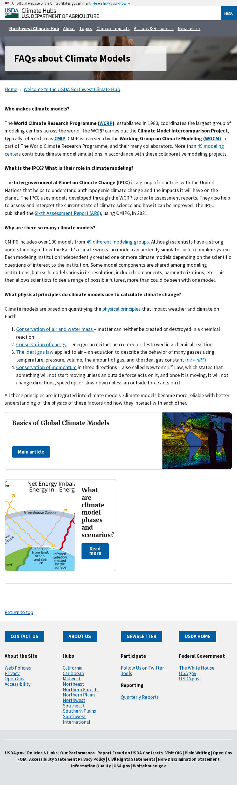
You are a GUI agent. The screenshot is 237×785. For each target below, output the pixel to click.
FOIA (22, 759)
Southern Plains (79, 711)
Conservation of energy (41, 344)
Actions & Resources (154, 28)
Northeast (73, 684)
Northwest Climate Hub (34, 28)
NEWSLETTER (141, 636)
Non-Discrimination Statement (189, 759)
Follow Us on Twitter (142, 668)
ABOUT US (79, 636)
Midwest (72, 678)
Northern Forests (81, 689)
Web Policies (18, 668)
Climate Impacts (113, 28)
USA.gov (187, 673)
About (69, 28)
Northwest (74, 700)
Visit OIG (173, 752)
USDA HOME (197, 636)
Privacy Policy (91, 759)
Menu (229, 13)
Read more (95, 551)
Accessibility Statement (53, 759)
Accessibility (18, 684)
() (195, 360)
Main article (31, 452)
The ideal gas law (34, 352)
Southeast (74, 706)
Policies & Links (42, 752)
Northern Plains (79, 695)
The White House (196, 668)
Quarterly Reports (140, 697)
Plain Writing (198, 752)
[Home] (52, 16)
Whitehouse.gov (149, 766)
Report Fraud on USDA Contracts (130, 752)
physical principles (121, 309)
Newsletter (189, 28)
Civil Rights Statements (132, 759)
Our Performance (77, 752)
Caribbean (73, 673)
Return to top (19, 612)
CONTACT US (24, 636)
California (72, 668)
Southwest (74, 716)
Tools (126, 673)
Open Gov (15, 678)
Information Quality (91, 766)
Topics (85, 28)
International (76, 722)
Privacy (12, 673)
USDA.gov (189, 678)
